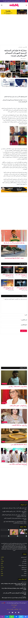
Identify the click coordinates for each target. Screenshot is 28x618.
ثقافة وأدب (20, 47)
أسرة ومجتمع (23, 557)
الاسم (25, 314)
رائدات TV (24, 563)
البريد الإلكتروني (24, 319)
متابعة (25, 573)
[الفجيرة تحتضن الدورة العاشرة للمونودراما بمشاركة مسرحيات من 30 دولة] (5, 531)
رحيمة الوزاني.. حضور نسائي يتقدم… (18, 405)
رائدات (20, 609)
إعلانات (14, 607)
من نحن (8, 609)
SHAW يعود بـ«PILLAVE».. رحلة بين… (17, 386)
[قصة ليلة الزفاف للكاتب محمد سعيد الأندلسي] (21, 269)
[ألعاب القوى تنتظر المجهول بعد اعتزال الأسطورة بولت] (14, 532)
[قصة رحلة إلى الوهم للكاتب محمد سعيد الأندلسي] (7, 282)
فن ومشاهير (24, 567)
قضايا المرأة (24, 569)
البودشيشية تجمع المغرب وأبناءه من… (17, 464)
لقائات (25, 571)
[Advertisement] (14, 30)
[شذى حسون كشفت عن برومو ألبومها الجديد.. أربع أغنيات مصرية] (23, 531)
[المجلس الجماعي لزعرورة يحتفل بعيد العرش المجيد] (5, 537)
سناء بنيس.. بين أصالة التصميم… (19, 425)
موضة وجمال (23, 575)
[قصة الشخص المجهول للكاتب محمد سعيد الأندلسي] (7, 269)
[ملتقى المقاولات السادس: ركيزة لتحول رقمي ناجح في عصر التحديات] (14, 537)
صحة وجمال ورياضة (22, 565)
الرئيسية (24, 47)
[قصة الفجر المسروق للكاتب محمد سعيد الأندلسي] (21, 282)
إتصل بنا (11, 609)
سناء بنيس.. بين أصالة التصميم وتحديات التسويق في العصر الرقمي (13, 1)
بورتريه (25, 559)
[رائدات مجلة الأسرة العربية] (14, 5)
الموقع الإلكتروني (24, 324)
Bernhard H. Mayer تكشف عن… (18, 444)
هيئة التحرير (16, 609)
